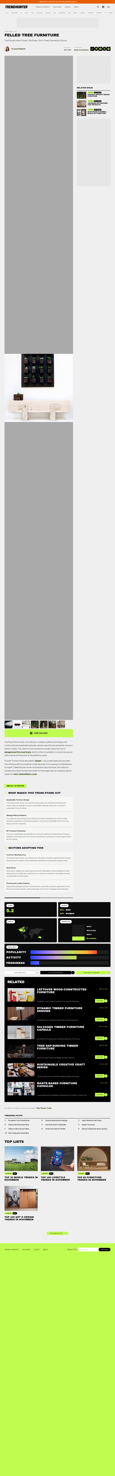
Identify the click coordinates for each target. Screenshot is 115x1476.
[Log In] (103, 7)
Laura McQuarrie (19, 49)
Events (68, 7)
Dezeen (38, 761)
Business (62, 13)
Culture (40, 13)
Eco (69, 13)
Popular (14, 13)
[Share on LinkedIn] (96, 49)
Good (75, 13)
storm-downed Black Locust (25, 774)
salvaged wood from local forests (17, 752)
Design (48, 13)
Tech (26, 13)
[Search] (98, 7)
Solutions (57, 7)
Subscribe (104, 1249)
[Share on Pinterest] (108, 49)
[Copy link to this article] (92, 49)
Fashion (90, 13)
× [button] (112, 1)
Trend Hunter (8, 31)
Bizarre (99, 13)
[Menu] (108, 7)
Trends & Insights (43, 7)
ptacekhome (84, 50)
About (76, 7)
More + (111, 13)
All (7, 13)
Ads (54, 13)
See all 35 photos (15, 786)
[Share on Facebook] (100, 49)
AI (21, 13)
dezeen (76, 50)
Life (32, 13)
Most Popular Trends (44, 1108)
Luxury (82, 13)
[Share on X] (104, 49)
